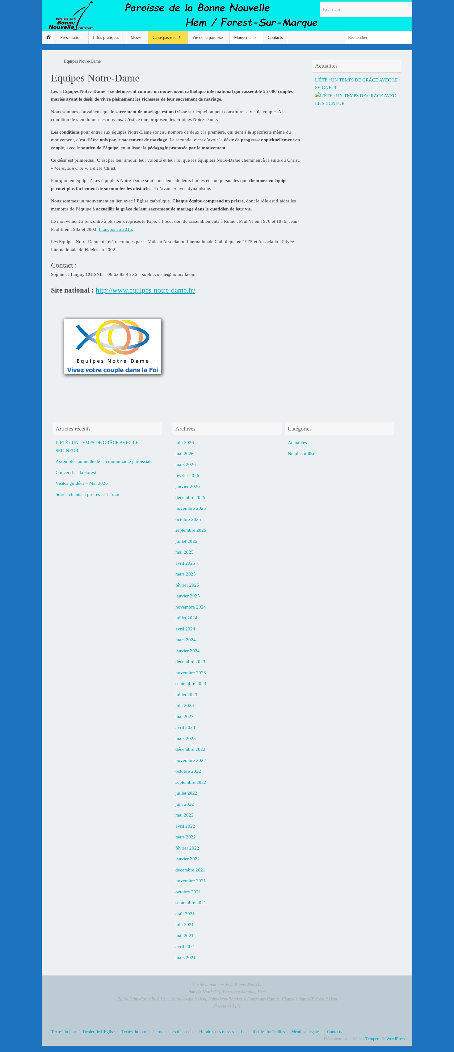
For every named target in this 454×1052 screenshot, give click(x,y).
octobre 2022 (188, 771)
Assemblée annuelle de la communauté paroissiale (104, 461)
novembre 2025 (190, 508)
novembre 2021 (190, 880)
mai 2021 (184, 935)
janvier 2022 (187, 858)
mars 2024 (185, 639)
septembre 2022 (190, 782)
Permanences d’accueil (173, 1031)
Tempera (372, 1039)
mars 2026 (185, 464)
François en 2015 (115, 229)
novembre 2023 (190, 672)
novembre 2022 (190, 760)
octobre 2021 (188, 891)
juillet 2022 (186, 793)
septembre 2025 (190, 530)
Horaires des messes (216, 1031)
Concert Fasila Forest (76, 472)
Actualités (297, 442)
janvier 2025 (187, 595)
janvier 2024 (187, 650)
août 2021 (185, 913)
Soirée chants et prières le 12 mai (87, 494)
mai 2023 (184, 716)
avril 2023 (185, 727)
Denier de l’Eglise (99, 1031)
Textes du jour (63, 1031)
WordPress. (396, 1039)
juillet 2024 (186, 617)
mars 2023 (185, 738)
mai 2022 (184, 815)
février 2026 (187, 475)
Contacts (334, 1031)
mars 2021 (185, 957)
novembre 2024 (190, 607)
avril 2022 (185, 826)
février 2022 (187, 848)
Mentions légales (305, 1031)
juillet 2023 (186, 694)
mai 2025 (184, 552)
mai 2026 (184, 453)
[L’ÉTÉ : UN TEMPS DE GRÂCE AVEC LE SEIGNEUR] (358, 103)
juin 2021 (184, 924)
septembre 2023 (190, 683)
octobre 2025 (188, 519)
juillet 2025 (186, 541)
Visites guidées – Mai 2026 (82, 483)
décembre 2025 (190, 497)
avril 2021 (185, 946)
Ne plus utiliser (302, 453)
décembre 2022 (190, 749)
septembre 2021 (190, 902)
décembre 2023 (190, 661)
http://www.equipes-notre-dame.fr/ (145, 290)
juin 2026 (184, 442)
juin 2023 (184, 705)
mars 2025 (185, 574)
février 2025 (187, 585)
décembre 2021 (190, 869)
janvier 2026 (187, 486)
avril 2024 (185, 628)
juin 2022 (184, 804)
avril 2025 (185, 563)
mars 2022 (185, 836)
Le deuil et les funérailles (263, 1031)
